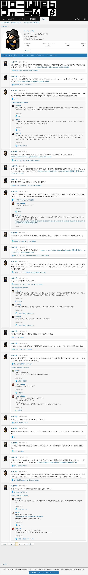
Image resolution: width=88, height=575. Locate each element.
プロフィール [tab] (51, 55)
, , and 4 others (28, 185)
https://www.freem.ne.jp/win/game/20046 (33, 81)
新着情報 (33, 19)
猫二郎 (17, 513)
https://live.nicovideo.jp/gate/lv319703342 (53, 67)
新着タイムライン (16, 23)
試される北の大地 (41, 34)
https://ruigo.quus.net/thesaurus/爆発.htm (29, 516)
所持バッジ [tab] (40, 55)
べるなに (18, 370)
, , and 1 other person (26, 160)
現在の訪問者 (5, 23)
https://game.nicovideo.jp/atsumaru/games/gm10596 (31, 157)
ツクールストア (8, 19)
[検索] (85, 19)
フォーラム (21, 19)
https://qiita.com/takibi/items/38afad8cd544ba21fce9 (57, 462)
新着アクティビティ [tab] (21, 55)
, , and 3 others (30, 272)
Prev (4, 544)
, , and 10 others (28, 284)
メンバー (44, 19)
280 (67, 45)
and (22, 146)
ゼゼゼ (17, 120)
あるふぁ (18, 528)
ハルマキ (14, 62)
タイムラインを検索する (31, 23)
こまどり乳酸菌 (20, 203)
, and (23, 85)
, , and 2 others (26, 70)
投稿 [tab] (32, 55)
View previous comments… (20, 102)
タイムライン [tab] (7, 55)
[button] (26, 19)
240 (27, 45)
